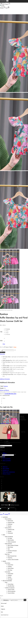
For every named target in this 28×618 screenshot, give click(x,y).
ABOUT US (5, 466)
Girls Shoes (7, 572)
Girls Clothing (8, 527)
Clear (4, 344)
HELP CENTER (6, 468)
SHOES (4, 561)
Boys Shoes (7, 563)
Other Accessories (12, 542)
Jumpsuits (10, 552)
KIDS (7, 1)
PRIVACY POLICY (6, 474)
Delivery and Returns (4, 390)
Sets (11, 310)
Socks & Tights (11, 589)
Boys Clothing (8, 519)
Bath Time (7, 554)
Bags (6, 582)
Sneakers (10, 566)
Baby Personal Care (12, 556)
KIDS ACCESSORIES (7, 580)
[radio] (7, 329)
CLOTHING (5, 517)
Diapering (10, 557)
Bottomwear (10, 520)
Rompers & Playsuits (12, 550)
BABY (4, 534)
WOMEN (2, 1)
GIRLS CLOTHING (7, 460)
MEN (5, 1)
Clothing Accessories (9, 587)
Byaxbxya (6, 386)
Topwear (9, 526)
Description (2, 354)
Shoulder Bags (11, 586)
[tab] (14, 354)
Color (1, 340)
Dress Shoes (10, 564)
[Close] (0, 512)
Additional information (5, 379)
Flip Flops (10, 570)
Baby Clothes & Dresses (13, 545)
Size (1, 331)
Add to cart (3, 352)
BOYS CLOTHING (7, 459)
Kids (1, 310)
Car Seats (10, 538)
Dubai (15, 347)
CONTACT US (6, 470)
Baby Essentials (7, 310)
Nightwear (10, 524)
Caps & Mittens (11, 593)
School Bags (10, 584)
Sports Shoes (10, 568)
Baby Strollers (11, 540)
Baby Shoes (10, 547)
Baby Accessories (9, 536)
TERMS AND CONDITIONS (9, 472)
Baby (3, 310)
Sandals (9, 577)
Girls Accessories (11, 591)
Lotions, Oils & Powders (13, 559)
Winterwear (10, 533)
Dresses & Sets (11, 522)
